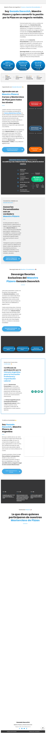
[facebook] (21, 728)
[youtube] (24, 728)
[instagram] (19, 728)
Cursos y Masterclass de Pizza (12, 113)
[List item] (32, 391)
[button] (13, 149)
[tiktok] (26, 728)
